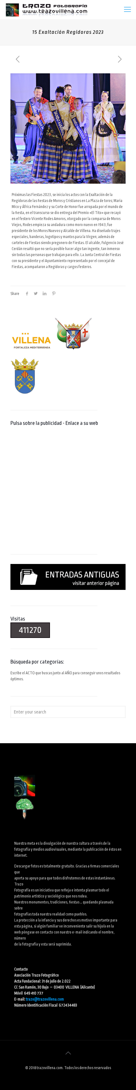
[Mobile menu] (127, 9)
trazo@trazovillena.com (45, 999)
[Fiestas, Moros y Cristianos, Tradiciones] (46, 9)
